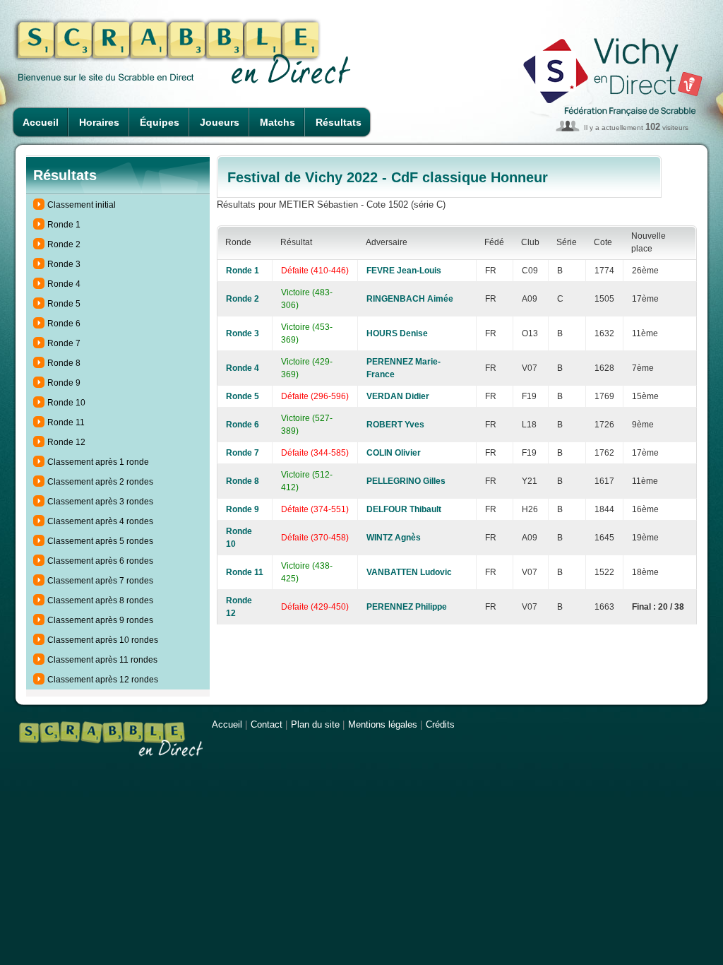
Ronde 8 (63, 363)
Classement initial (81, 205)
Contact (266, 724)
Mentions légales (382, 724)
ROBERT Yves (395, 425)
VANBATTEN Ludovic (409, 572)
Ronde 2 (63, 244)
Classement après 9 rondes (100, 620)
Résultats (339, 122)
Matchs (277, 122)
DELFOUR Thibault (403, 509)
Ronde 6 (63, 323)
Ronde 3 (63, 264)
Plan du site (315, 724)
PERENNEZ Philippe (406, 607)
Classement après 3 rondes (100, 502)
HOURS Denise (397, 333)
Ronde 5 (63, 304)
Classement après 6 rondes (100, 561)
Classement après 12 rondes (102, 680)
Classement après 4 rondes (100, 521)
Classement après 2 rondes (100, 482)
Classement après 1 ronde (98, 462)
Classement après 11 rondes (102, 660)
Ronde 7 (63, 343)
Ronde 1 (63, 225)
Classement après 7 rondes (100, 581)
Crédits (440, 724)
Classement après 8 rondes (100, 600)
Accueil (41, 122)
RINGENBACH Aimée (409, 299)
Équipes (159, 122)
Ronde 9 (63, 383)
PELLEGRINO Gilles (406, 481)
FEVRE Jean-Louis (403, 271)
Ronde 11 (66, 422)
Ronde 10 (66, 403)
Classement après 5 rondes (100, 541)
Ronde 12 (66, 442)
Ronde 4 (63, 284)
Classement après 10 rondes (102, 640)
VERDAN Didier (397, 396)
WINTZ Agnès (393, 538)
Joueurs (219, 122)
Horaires (99, 122)
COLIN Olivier (393, 453)
